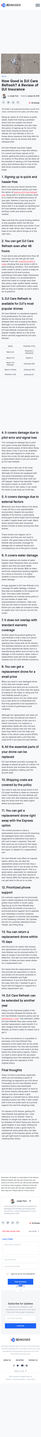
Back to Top (19, 1371)
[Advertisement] (20, 32)
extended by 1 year (10, 1018)
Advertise (20, 1360)
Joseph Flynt (14, 96)
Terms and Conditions (18, 1379)
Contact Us (33, 1360)
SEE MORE (33, 1231)
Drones (4, 76)
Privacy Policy (31, 1379)
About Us (7, 1360)
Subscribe (20, 1326)
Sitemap (8, 1379)
